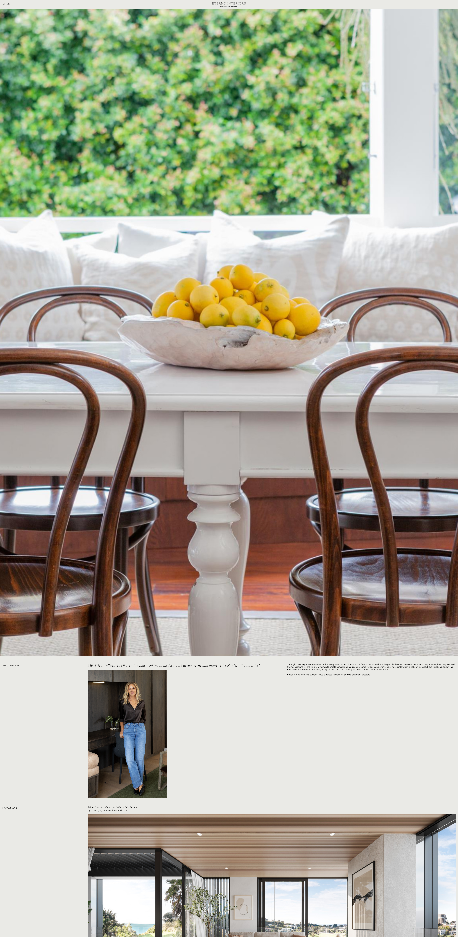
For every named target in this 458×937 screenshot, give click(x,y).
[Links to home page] (229, 4)
